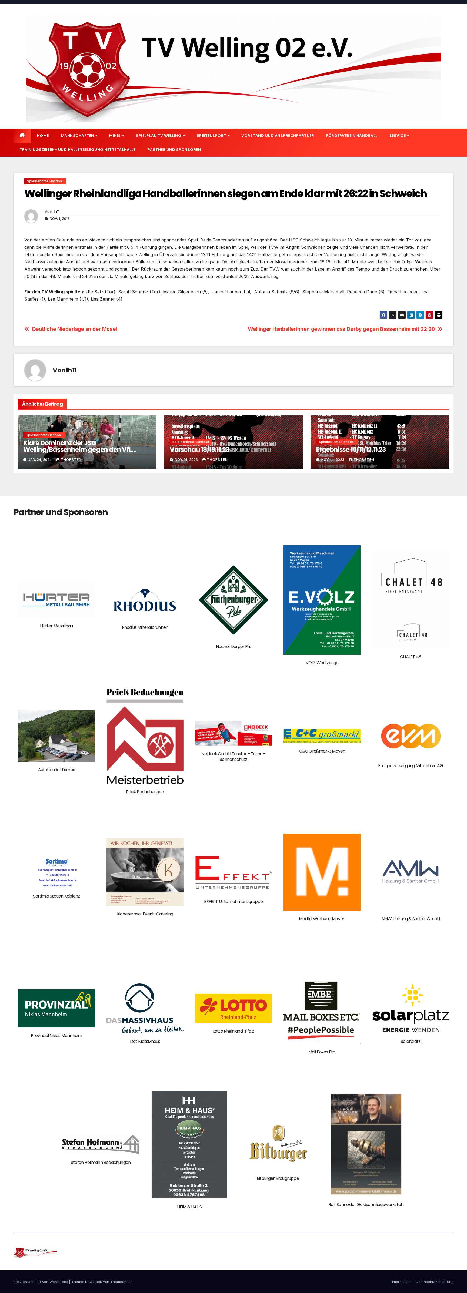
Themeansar (121, 1281)
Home (43, 135)
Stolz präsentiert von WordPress (41, 1281)
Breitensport (212, 135)
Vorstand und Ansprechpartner (277, 135)
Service (398, 135)
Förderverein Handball (352, 135)
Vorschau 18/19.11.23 (199, 449)
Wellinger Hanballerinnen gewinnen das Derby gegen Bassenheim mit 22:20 (341, 329)
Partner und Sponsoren (174, 149)
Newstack (93, 1281)
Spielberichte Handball (45, 181)
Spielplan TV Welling (159, 135)
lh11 (56, 211)
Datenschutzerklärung (434, 1281)
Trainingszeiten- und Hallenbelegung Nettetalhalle (77, 149)
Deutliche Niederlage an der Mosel (74, 329)
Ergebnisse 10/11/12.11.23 (351, 449)
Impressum (401, 1281)
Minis (115, 135)
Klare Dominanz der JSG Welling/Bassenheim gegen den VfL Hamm (77, 449)
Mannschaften (78, 135)
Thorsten (71, 460)
